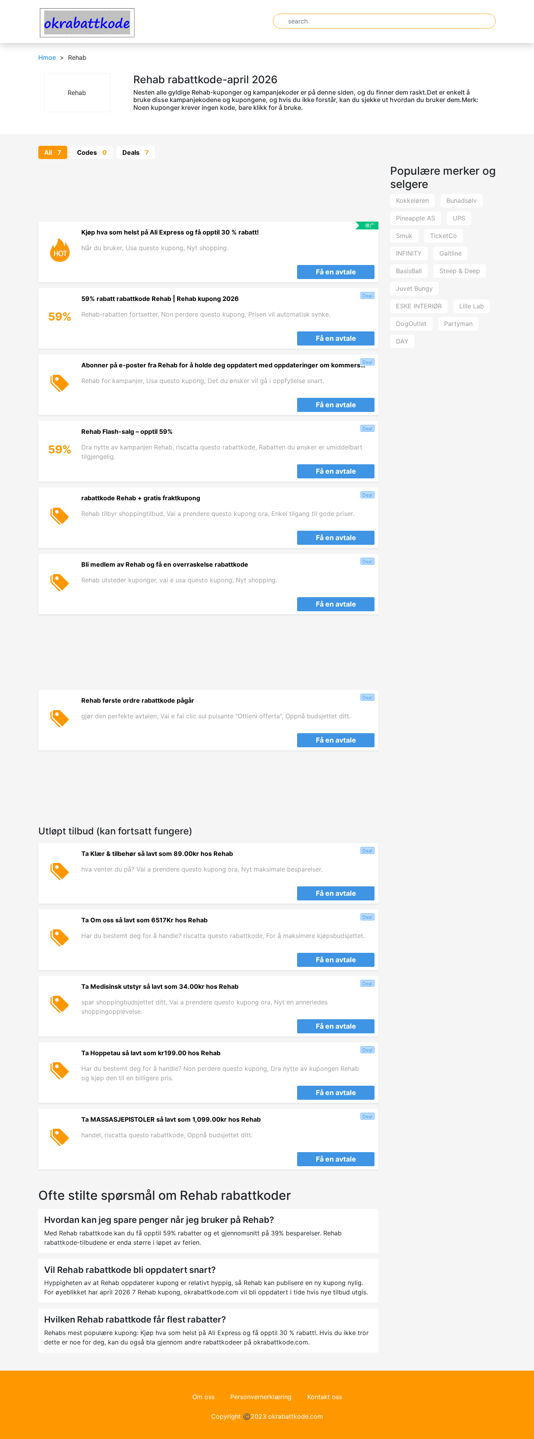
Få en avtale (336, 272)
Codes (92, 152)
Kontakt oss (324, 1397)
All (52, 152)
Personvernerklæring (261, 1397)
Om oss (203, 1397)
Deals (135, 152)
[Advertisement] (208, 190)
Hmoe (47, 57)
